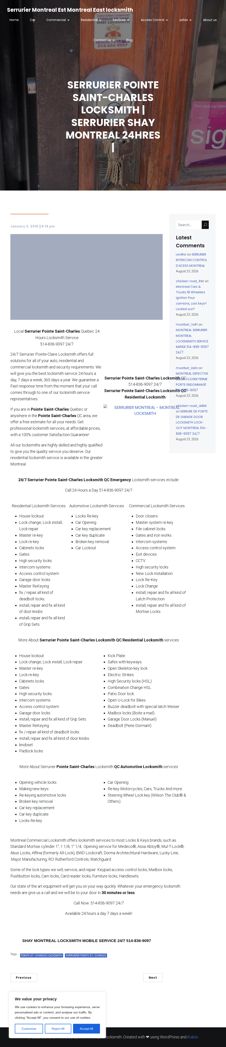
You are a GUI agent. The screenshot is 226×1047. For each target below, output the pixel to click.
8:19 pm (48, 226)
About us (210, 20)
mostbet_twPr (187, 324)
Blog (129, 40)
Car (32, 20)
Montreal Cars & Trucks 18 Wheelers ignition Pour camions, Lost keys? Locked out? (191, 297)
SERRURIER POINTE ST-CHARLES (86, 955)
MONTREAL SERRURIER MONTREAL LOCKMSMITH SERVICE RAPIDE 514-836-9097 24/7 (192, 341)
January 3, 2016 (24, 226)
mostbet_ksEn (187, 368)
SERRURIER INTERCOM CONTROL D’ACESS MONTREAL (191, 260)
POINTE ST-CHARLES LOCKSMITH (41, 955)
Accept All (86, 1028)
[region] (57, 1015)
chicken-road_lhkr (190, 281)
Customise (29, 1028)
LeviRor (181, 254)
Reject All (58, 1028)
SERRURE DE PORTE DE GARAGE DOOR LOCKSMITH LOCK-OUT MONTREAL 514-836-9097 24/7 (192, 422)
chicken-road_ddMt (191, 406)
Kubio (192, 1037)
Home (14, 20)
